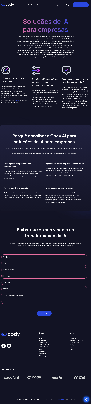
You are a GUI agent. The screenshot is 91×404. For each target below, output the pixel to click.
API (40, 349)
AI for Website (44, 347)
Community (43, 353)
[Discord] (9, 346)
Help (40, 338)
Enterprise (73, 338)
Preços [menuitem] (50, 5)
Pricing (72, 345)
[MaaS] (80, 377)
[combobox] (4, 276)
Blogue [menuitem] (57, 5)
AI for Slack (43, 342)
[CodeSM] (11, 377)
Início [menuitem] (24, 5)
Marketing (42, 356)
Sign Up (72, 349)
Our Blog (42, 351)
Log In (72, 347)
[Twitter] (3, 346)
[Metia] (57, 377)
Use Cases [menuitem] (31, 5)
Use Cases (42, 340)
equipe (17, 100)
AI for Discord (44, 345)
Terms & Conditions (76, 340)
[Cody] (34, 377)
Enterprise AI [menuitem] (41, 5)
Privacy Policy (74, 342)
